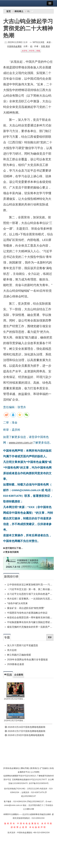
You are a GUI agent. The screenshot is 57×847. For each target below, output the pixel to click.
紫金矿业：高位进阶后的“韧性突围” (25, 608)
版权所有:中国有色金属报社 (22, 823)
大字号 (24, 51)
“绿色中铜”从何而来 (17, 603)
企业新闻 (18, 674)
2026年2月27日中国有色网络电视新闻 (15, 720)
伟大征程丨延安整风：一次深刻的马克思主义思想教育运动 (30, 598)
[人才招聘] (35, 772)
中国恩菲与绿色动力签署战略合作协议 (27, 612)
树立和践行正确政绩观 (19, 654)
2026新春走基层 (15, 664)
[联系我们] (34, 768)
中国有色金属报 (14, 46)
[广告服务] (44, 768)
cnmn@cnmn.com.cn (13, 805)
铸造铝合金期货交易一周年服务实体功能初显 (30, 617)
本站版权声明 (37, 827)
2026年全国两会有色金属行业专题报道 (27, 659)
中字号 (31, 51)
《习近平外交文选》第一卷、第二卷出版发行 (30, 589)
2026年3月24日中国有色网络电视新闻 (15, 699)
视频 (9, 674)
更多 (50, 637)
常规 (38, 51)
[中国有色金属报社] (11, 768)
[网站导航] (25, 768)
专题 (7, 637)
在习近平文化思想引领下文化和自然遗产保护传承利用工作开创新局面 (30, 594)
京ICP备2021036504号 (39, 783)
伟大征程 (12, 650)
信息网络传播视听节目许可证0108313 (19, 776)
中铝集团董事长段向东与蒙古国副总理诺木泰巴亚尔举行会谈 (30, 622)
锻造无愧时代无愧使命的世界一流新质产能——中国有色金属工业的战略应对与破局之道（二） (30, 627)
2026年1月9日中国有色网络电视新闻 (25, 735)
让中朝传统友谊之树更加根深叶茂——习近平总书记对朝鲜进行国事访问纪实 (30, 584)
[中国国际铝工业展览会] (28, 563)
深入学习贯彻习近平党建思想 (22, 645)
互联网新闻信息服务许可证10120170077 (29, 779)
